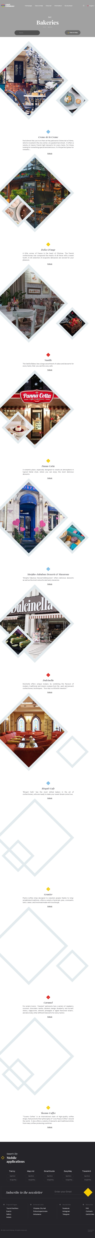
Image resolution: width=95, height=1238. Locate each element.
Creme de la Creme (48, 137)
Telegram (66, 1214)
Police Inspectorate (40, 1211)
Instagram (66, 1211)
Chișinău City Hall (39, 1208)
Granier (48, 894)
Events (8, 1211)
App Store (12, 1176)
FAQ (87, 1208)
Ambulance (37, 1214)
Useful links (90, 1214)
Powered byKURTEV (91, 1230)
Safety (8, 1214)
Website (49, 1127)
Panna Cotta (48, 466)
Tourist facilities (12, 1208)
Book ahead (68, 6)
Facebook (66, 1208)
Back (49, 17)
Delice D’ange (48, 249)
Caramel (48, 1002)
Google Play (13, 1180)
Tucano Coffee (48, 1112)
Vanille (48, 360)
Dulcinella (48, 680)
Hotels (8, 1217)
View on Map (39, 6)
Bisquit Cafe (48, 788)
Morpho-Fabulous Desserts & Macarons (48, 574)
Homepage (28, 6)
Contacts (89, 1211)
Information (58, 6)
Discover (48, 6)
